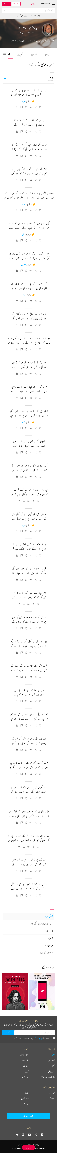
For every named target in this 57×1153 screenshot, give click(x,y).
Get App (7, 4)
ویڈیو (26, 15)
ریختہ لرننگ (51, 1098)
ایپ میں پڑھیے (28, 1147)
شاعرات (50, 938)
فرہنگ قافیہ (51, 1060)
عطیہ (53, 1055)
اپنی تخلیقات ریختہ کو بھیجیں (47, 1077)
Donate (16, 4)
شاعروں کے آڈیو (46, 952)
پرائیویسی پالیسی (37, 1038)
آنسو (23, 422)
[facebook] (42, 1134)
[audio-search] (5, 10)
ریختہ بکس (25, 1104)
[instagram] (23, 1134)
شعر (35, 15)
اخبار (23, 525)
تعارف (47, 54)
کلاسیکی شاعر (49, 930)
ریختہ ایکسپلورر (24, 1077)
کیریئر (26, 1072)
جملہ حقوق (20, 1144)
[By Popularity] (5, 79)
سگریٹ (23, 264)
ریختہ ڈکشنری (24, 1098)
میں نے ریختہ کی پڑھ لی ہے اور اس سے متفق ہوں (32, 1038)
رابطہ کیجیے (25, 1066)
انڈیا (20, 33)
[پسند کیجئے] (24, 27)
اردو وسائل (51, 1072)
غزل (33, 54)
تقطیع (53, 1066)
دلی (22, 33)
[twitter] (36, 1134)
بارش (23, 295)
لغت (30, 15)
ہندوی (26, 1093)
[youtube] (29, 1134)
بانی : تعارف (24, 1060)
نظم (20, 54)
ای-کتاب (20, 15)
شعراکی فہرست (48, 916)
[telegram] (17, 1134)
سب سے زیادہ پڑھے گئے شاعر (41, 923)
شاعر (39, 15)
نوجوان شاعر (48, 945)
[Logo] (45, 4)
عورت (23, 204)
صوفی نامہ (52, 1093)
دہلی (23, 234)
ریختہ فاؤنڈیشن (24, 1055)
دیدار (23, 101)
